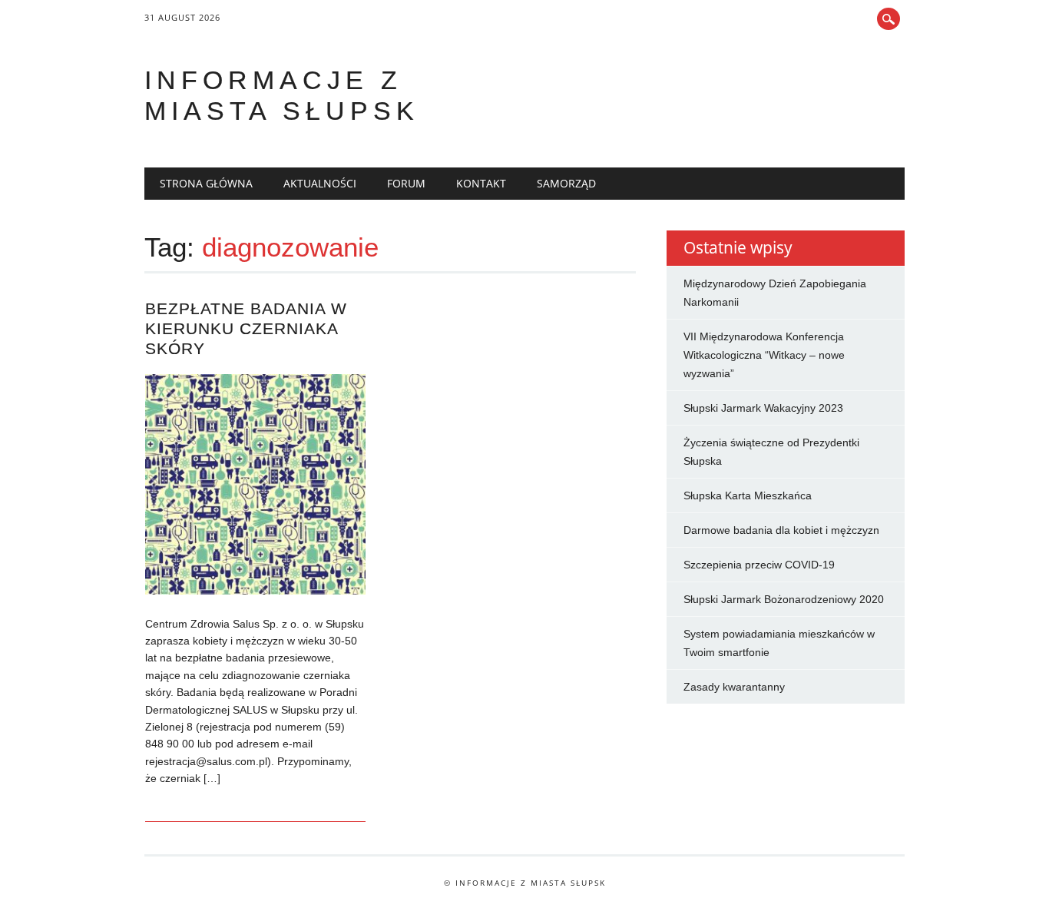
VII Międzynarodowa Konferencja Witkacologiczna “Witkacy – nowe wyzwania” (764, 354)
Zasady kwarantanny (734, 687)
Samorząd (566, 183)
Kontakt (481, 183)
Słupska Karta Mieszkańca (747, 495)
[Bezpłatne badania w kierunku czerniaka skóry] (255, 591)
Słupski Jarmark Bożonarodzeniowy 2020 (783, 599)
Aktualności (319, 183)
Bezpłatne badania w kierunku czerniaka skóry (246, 328)
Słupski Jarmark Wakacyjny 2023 (763, 408)
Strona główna (206, 183)
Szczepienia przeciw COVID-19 (759, 564)
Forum (406, 183)
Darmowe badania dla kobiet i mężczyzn (781, 530)
